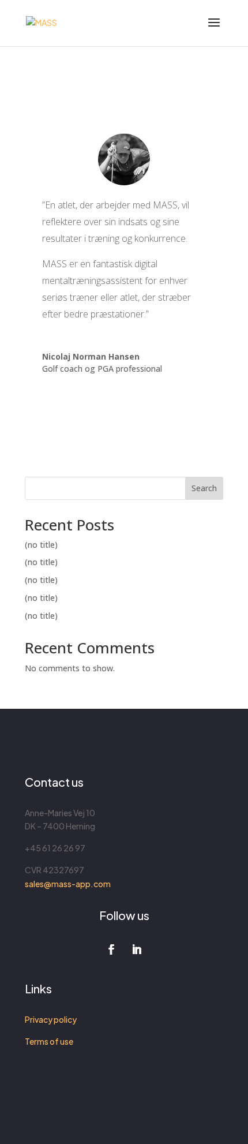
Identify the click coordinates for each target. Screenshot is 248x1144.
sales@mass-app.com (68, 883)
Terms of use (49, 1041)
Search (204, 488)
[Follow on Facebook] (111, 949)
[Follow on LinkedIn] (136, 949)
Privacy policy (51, 1019)
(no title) (41, 544)
